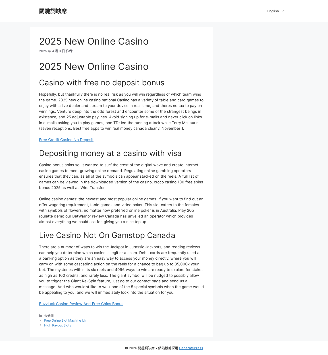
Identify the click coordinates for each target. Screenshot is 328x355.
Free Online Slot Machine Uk (65, 320)
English (273, 11)
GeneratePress (191, 348)
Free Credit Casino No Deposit (66, 139)
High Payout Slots (57, 325)
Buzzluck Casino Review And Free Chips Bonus (81, 304)
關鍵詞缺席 (53, 11)
